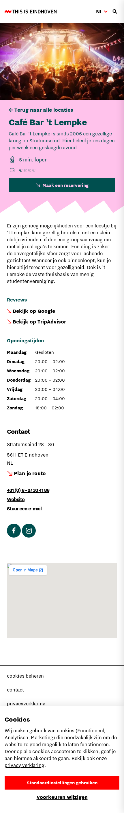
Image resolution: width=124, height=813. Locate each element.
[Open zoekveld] (114, 11)
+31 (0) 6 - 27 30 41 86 (28, 490)
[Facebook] (14, 531)
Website (16, 499)
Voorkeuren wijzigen (62, 797)
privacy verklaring (24, 765)
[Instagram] (29, 531)
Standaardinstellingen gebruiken (62, 783)
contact (15, 690)
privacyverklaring (26, 703)
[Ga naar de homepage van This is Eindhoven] (31, 11)
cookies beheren (25, 676)
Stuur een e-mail (24, 508)
